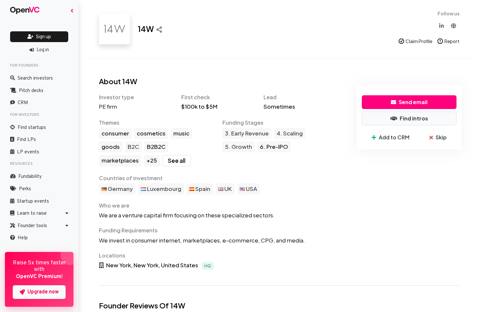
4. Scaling (290, 133)
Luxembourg (163, 188)
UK (227, 188)
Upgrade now (43, 292)
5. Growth (238, 146)
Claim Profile (419, 41)
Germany (120, 188)
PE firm (108, 106)
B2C (133, 146)
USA (251, 188)
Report (451, 41)
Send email (413, 102)
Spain (202, 188)
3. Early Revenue (247, 133)
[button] (39, 213)
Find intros (414, 118)
